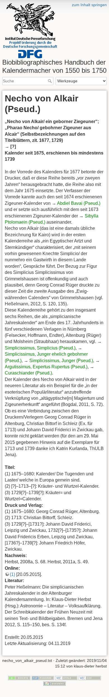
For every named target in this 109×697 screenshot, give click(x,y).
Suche (50, 81)
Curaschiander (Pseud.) (28, 373)
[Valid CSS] (90, 678)
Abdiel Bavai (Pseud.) (78, 203)
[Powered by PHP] (43, 678)
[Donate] (19, 678)
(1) (12, 574)
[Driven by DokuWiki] (54, 683)
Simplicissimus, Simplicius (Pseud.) (40, 348)
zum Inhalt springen (89, 5)
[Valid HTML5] (66, 678)
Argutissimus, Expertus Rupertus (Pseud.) (46, 366)
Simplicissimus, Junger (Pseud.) (61, 360)
